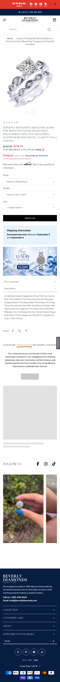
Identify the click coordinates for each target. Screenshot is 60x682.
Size (5, 201)
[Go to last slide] (26, 112)
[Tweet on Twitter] (19, 330)
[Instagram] (34, 652)
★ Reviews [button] (58, 343)
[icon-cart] (53, 20)
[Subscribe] (53, 641)
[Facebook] (18, 652)
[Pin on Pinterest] (26, 330)
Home (10, 38)
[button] (30, 218)
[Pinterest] (26, 652)
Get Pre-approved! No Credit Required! (17, 159)
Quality (6, 188)
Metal (5, 175)
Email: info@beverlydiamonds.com (20, 600)
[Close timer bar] (55, 4)
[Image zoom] (30, 81)
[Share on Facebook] (12, 330)
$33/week (43, 155)
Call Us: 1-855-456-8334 (15, 597)
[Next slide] (33, 112)
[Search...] (49, 29)
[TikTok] (42, 652)
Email (7, 641)
